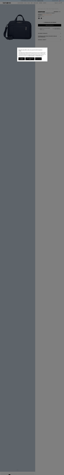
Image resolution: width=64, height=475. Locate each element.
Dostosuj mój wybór (38, 58)
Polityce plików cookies (39, 55)
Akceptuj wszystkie (21, 59)
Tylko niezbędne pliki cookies (30, 59)
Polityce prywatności (31, 55)
